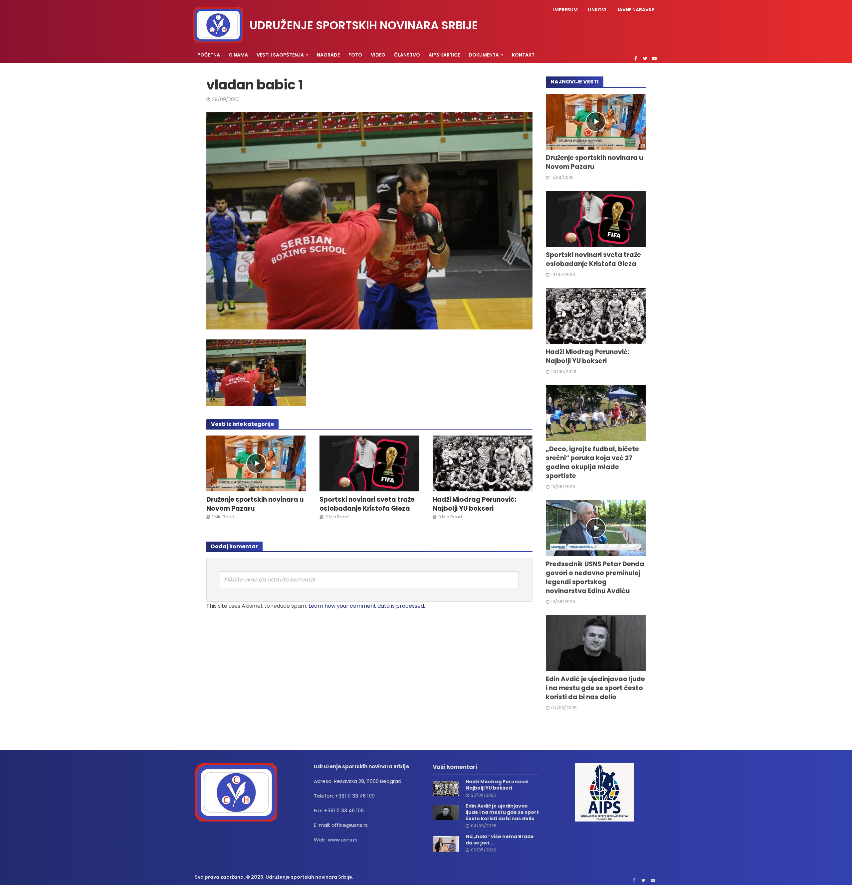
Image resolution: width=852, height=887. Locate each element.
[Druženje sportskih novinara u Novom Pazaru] (256, 463)
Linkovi (597, 9)
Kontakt (523, 55)
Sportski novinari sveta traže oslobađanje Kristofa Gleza (367, 504)
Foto (355, 55)
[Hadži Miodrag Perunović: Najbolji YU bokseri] (482, 463)
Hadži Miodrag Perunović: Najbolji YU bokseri (474, 504)
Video (378, 55)
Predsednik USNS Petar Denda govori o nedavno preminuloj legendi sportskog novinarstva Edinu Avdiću (595, 577)
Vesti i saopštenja (280, 55)
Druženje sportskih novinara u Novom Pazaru (255, 504)
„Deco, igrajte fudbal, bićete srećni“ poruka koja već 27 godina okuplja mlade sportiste (592, 462)
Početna (208, 55)
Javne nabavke (635, 9)
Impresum (565, 9)
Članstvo (407, 55)
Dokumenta (484, 55)
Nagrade (328, 55)
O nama (238, 55)
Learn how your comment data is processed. (367, 606)
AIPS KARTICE (444, 55)
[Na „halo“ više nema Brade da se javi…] (446, 843)
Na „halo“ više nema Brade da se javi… (500, 839)
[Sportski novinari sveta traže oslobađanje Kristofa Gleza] (369, 463)
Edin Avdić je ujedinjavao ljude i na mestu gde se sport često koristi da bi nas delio (595, 688)
